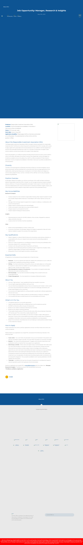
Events (15, 16)
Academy (19, 16)
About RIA (6, 6)
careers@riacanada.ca (30, 365)
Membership (10, 16)
